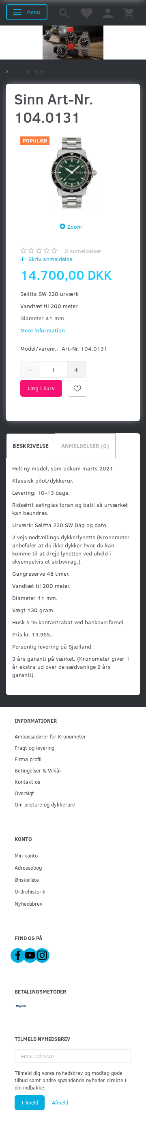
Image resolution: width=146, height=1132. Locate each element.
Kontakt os (27, 781)
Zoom (74, 226)
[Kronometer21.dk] (73, 43)
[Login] (108, 13)
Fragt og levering (34, 747)
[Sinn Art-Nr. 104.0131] (73, 171)
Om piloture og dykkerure (45, 804)
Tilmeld (29, 1102)
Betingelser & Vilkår (38, 770)
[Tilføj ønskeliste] (77, 388)
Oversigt (24, 792)
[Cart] (128, 13)
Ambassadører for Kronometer (50, 736)
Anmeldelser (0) (85, 445)
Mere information (42, 330)
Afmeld (60, 1102)
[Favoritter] (86, 13)
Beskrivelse (31, 445)
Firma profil (28, 758)
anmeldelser (82, 251)
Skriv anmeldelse (49, 259)
